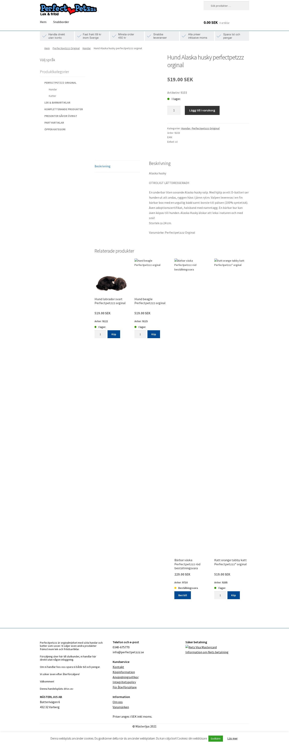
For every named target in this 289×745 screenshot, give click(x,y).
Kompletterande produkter (63, 109)
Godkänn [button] (216, 738)
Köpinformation (124, 672)
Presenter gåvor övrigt (60, 116)
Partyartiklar (54, 122)
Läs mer (232, 738)
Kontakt (118, 667)
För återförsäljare (125, 687)
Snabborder (61, 22)
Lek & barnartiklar (57, 102)
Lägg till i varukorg (202, 110)
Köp (113, 334)
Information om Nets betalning (206, 652)
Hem (43, 22)
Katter (52, 96)
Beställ (182, 595)
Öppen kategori (54, 129)
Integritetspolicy (124, 682)
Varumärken (121, 707)
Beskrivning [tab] (102, 166)
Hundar (87, 48)
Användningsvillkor (126, 677)
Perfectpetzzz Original (66, 48)
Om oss (118, 702)
